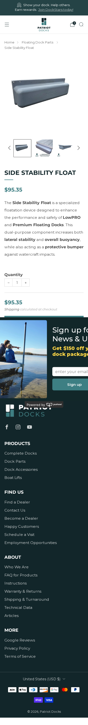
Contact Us (14, 510)
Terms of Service (20, 656)
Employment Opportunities (30, 542)
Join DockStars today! (55, 10)
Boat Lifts (13, 477)
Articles (11, 615)
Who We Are (16, 567)
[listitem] (44, 7)
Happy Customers (21, 526)
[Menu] (6, 24)
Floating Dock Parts (38, 42)
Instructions (15, 583)
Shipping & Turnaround (26, 599)
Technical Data (18, 607)
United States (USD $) (41, 679)
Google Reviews (19, 640)
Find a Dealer (17, 502)
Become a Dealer (21, 518)
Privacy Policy (17, 648)
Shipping (11, 309)
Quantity (13, 274)
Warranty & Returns (22, 591)
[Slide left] (10, 148)
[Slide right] (78, 148)
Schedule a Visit (19, 534)
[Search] (81, 24)
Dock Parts (14, 461)
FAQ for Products (20, 575)
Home (9, 42)
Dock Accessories (21, 469)
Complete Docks (20, 453)
